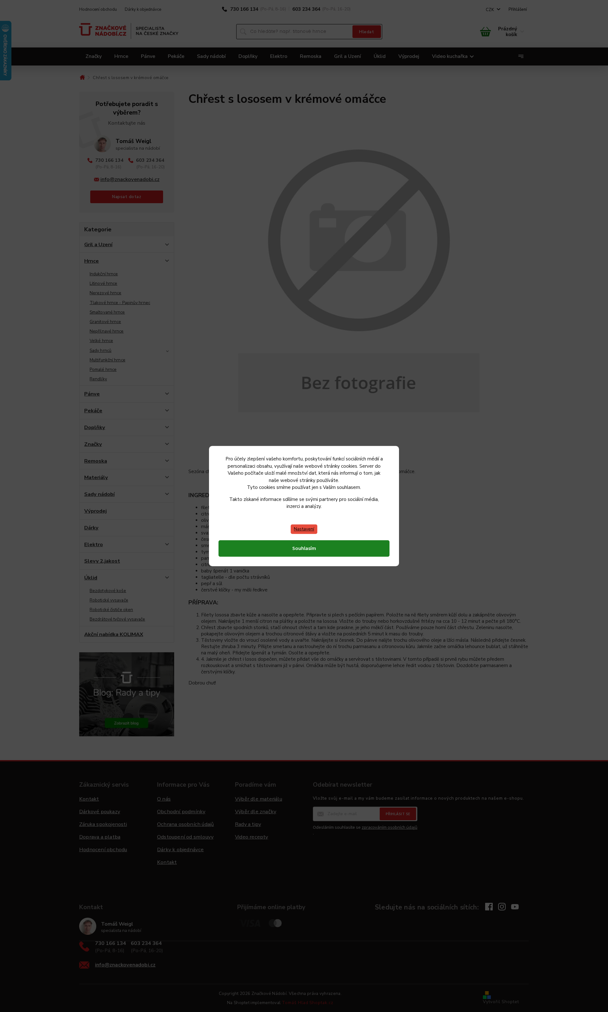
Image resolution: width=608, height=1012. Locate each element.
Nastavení (304, 529)
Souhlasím (304, 548)
